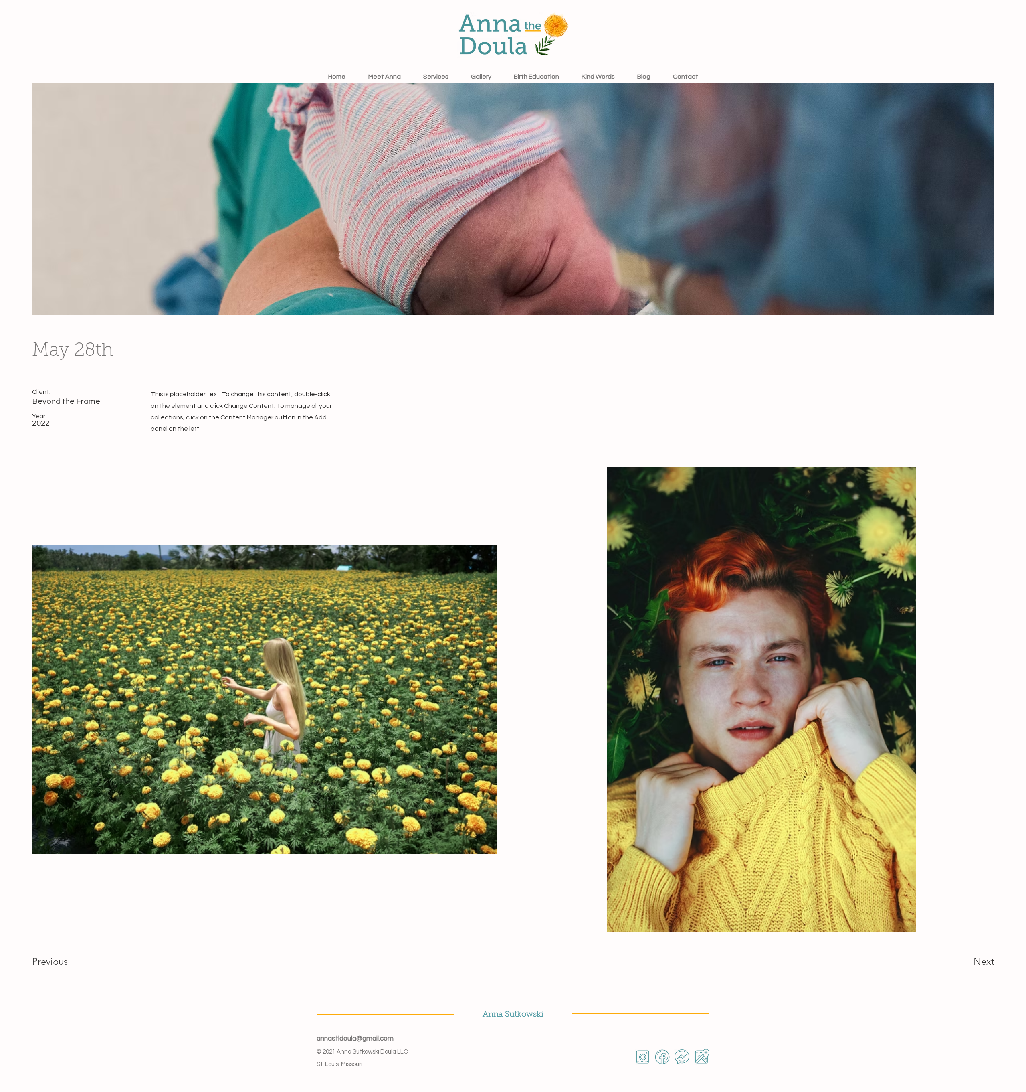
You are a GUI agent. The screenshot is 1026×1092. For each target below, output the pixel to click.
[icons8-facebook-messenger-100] (682, 1057)
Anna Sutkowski (513, 1015)
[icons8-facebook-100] (662, 1057)
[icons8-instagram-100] (642, 1057)
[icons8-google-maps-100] (701, 1057)
